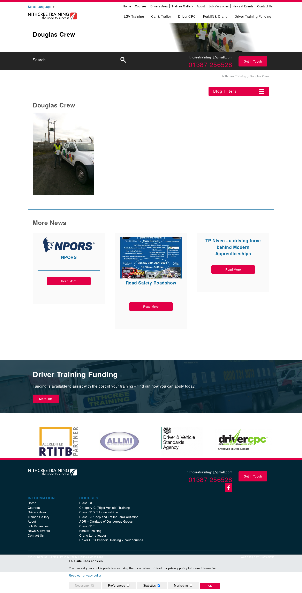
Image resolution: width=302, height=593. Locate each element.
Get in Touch (253, 61)
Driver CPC (187, 16)
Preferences (116, 585)
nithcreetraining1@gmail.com (209, 57)
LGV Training (134, 16)
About (201, 6)
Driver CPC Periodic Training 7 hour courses (111, 540)
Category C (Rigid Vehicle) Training (104, 507)
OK (210, 585)
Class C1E (87, 526)
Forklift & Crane (215, 16)
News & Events (243, 6)
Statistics (149, 585)
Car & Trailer (161, 16)
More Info (46, 399)
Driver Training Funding (253, 16)
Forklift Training (90, 530)
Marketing (181, 585)
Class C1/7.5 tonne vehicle (98, 512)
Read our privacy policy (85, 575)
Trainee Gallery (182, 6)
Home (127, 6)
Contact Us (265, 6)
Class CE (86, 503)
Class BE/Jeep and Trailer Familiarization (108, 517)
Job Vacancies (219, 6)
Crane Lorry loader (92, 535)
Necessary (82, 585)
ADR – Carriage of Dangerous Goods (106, 521)
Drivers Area (159, 6)
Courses (141, 6)
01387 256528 (210, 64)
